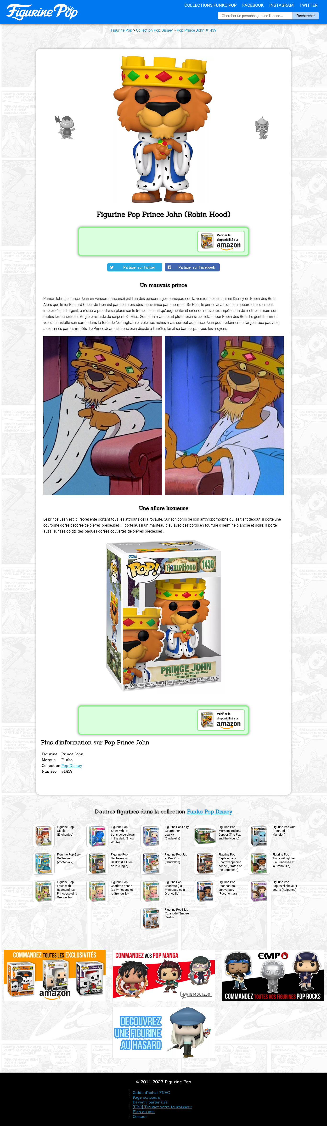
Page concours (146, 1097)
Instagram (281, 5)
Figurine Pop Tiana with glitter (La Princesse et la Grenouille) (283, 860)
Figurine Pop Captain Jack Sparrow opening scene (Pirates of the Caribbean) (230, 862)
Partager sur (139, 267)
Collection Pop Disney (154, 30)
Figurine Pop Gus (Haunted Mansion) (283, 830)
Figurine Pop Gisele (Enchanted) (65, 830)
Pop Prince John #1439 (196, 30)
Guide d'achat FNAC (151, 1092)
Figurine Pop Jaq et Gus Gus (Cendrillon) (176, 858)
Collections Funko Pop (210, 5)
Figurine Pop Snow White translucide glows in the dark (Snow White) (123, 834)
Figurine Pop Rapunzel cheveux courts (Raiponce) (284, 885)
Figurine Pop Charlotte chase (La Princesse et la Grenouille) (122, 887)
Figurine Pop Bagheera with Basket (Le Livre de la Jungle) (122, 860)
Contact (140, 1116)
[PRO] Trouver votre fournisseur (162, 1106)
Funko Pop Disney (209, 811)
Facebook (253, 5)
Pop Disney (71, 765)
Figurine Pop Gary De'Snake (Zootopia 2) (69, 858)
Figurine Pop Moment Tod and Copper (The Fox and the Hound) (230, 832)
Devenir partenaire (150, 1102)
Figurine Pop (121, 30)
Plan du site (144, 1111)
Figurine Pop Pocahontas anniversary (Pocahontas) (228, 887)
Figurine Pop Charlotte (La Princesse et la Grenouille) (175, 887)
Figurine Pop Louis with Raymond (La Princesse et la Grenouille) (67, 889)
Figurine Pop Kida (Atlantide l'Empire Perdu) (177, 913)
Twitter (308, 5)
